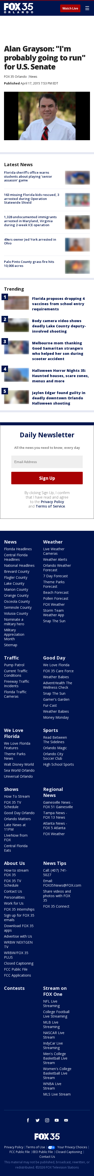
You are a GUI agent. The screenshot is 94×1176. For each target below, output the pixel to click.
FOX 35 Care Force (58, 670)
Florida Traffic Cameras (15, 694)
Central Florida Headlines (16, 557)
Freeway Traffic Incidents (16, 683)
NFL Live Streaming (51, 1003)
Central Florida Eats (16, 848)
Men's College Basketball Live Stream (55, 1058)
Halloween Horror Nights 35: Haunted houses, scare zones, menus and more (60, 375)
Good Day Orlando (19, 812)
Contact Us (13, 891)
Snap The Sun (54, 620)
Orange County (16, 595)
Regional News (53, 792)
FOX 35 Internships (19, 909)
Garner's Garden (56, 699)
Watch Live (70, 8)
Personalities (14, 897)
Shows (11, 789)
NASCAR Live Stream (53, 1035)
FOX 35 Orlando (15, 76)
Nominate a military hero (14, 621)
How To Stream (17, 796)
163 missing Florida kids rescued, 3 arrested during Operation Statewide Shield (31, 198)
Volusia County (16, 613)
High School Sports (58, 764)
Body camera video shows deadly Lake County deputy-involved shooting (59, 326)
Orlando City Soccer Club (53, 756)
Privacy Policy (52, 501)
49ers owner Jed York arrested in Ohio (30, 241)
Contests (14, 988)
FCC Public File (16, 969)
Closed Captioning (18, 963)
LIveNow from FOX (16, 837)
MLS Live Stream (57, 1094)
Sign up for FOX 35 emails (19, 917)
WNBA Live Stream (52, 1086)
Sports (50, 730)
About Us (14, 863)
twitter (38, 1120)
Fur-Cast (50, 705)
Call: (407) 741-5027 (55, 872)
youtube (57, 1120)
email (66, 1120)
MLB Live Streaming (51, 1024)
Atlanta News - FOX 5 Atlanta (55, 825)
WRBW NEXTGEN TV (18, 944)
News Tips (54, 863)
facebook (28, 1120)
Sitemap (10, 644)
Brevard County (16, 571)
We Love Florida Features (17, 745)
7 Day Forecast (55, 576)
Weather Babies (56, 676)
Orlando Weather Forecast (57, 567)
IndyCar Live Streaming (53, 1045)
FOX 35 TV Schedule (12, 804)
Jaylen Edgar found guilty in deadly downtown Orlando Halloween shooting (58, 398)
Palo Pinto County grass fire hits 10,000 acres (29, 263)
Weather (53, 542)
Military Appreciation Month (14, 634)
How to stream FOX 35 (16, 872)
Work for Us (14, 903)
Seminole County (18, 607)
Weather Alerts (55, 559)
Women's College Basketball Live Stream (57, 1073)
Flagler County (15, 577)
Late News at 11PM (15, 827)
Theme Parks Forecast (54, 584)
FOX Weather (54, 604)
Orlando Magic (55, 747)
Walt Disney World (19, 764)
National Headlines (19, 565)
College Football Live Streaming (56, 1014)
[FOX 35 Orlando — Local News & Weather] (18, 8)
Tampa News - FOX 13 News (55, 815)
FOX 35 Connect (56, 906)
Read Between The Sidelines (55, 739)
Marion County (16, 589)
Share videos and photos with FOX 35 (57, 896)
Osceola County (17, 601)
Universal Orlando (18, 776)
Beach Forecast (56, 592)
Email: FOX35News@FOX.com (62, 883)
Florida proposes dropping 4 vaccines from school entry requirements (58, 303)
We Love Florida (56, 664)
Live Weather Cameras (53, 551)
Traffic (11, 658)
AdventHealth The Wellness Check (57, 685)
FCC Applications (17, 975)
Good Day (54, 658)
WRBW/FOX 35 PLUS (16, 955)
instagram (47, 1120)
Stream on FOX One (55, 991)
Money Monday (56, 717)
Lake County (14, 583)
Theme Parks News (15, 756)
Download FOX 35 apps (19, 928)
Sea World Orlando (19, 770)
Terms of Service (50, 506)
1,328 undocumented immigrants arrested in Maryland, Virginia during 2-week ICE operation (30, 221)
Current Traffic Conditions (16, 673)
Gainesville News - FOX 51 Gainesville (58, 804)
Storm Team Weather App (53, 612)
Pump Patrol (14, 664)
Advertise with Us (18, 936)
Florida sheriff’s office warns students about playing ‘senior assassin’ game (28, 176)
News (33, 76)
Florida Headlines (18, 549)
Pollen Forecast (55, 598)
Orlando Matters (17, 818)
